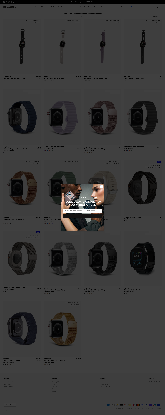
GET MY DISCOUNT (82, 216)
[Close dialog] (101, 186)
